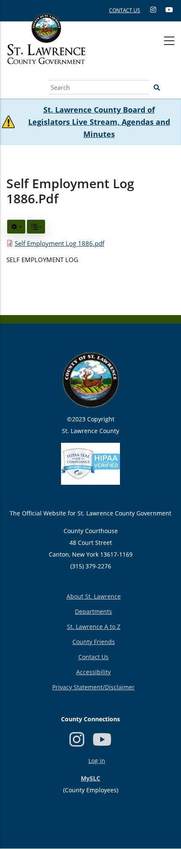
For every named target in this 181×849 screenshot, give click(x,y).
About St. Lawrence (94, 596)
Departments (93, 611)
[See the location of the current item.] (36, 227)
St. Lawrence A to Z (93, 627)
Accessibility (93, 672)
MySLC (90, 778)
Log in (96, 761)
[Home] (46, 48)
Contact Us (93, 657)
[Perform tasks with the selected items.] (16, 227)
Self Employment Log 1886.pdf (59, 243)
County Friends (93, 642)
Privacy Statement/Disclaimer (93, 687)
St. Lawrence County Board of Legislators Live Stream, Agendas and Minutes (99, 122)
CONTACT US (124, 10)
